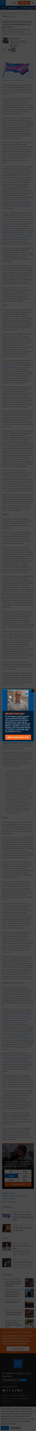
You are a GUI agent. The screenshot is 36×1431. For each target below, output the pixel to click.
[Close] (32, 690)
